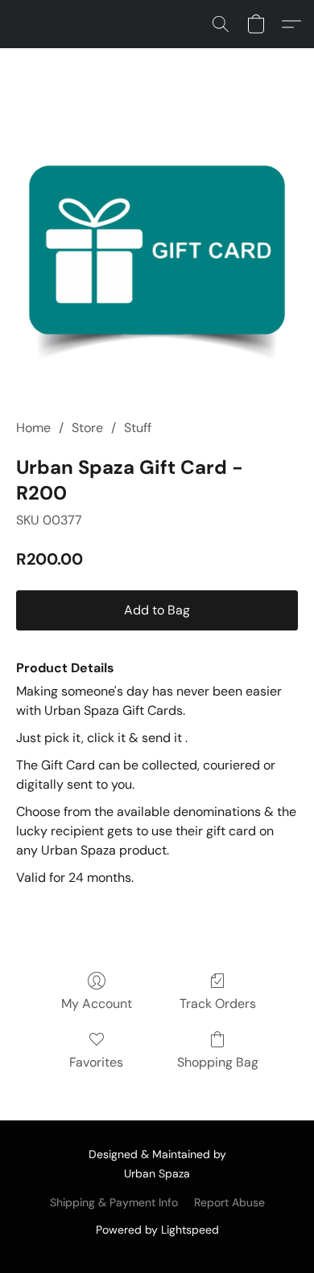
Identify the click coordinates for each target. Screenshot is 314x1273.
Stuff (137, 427)
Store (87, 427)
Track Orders (218, 1003)
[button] (220, 24)
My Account (96, 1003)
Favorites (96, 1062)
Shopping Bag (217, 1062)
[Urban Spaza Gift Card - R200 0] (157, 253)
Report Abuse (229, 1202)
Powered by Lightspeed (157, 1229)
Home (33, 427)
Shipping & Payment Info (114, 1202)
